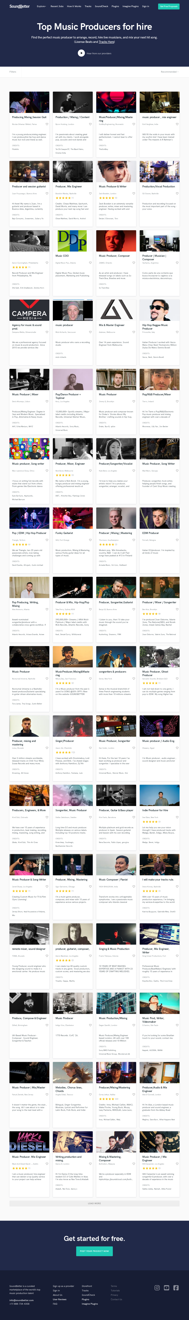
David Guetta (17, 565)
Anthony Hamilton (63, 773)
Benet (151, 842)
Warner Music (118, 773)
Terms (114, 1286)
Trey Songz (26, 704)
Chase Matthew (61, 219)
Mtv (13, 915)
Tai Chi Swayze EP (62, 149)
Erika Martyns (22, 426)
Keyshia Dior (147, 981)
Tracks (88, 6)
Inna (100, 1120)
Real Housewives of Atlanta (34, 912)
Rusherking (103, 634)
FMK (119, 634)
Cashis (156, 981)
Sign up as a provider (63, 1286)
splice (113, 426)
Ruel (57, 634)
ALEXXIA (152, 1050)
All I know (24, 773)
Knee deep (60, 842)
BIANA (160, 1050)
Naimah (157, 1189)
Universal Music (62, 430)
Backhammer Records (64, 846)
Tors (116, 219)
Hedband (123, 565)
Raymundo (28, 496)
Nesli (150, 357)
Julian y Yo (39, 219)
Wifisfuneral (76, 634)
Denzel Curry (65, 634)
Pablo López (116, 842)
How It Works (74, 6)
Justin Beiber (37, 704)
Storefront (87, 1286)
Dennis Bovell (158, 357)
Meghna (145, 1120)
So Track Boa (104, 288)
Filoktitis (15, 149)
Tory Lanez (16, 704)
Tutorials (115, 1290)
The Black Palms (77, 149)
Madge (145, 842)
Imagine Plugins (131, 6)
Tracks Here (106, 42)
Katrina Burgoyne (149, 912)
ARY (13, 426)
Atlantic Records (62, 426)
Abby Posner (166, 1189)
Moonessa (146, 426)
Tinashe (59, 981)
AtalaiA (58, 1189)
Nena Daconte (104, 842)
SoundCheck (101, 6)
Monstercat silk (124, 1054)
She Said (15, 288)
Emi (126, 773)
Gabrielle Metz (163, 912)
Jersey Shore (17, 912)
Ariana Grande (32, 634)
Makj (118, 1120)
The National (171, 634)
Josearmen (29, 219)
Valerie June (160, 634)
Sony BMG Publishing (107, 1050)
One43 (172, 912)
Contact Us (116, 1299)
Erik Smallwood (26, 288)
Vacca (144, 357)
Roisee (41, 634)
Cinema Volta (61, 153)
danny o (74, 1189)
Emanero (112, 634)
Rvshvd (83, 219)
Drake (101, 426)
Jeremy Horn (39, 288)
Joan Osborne (148, 634)
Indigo (157, 842)
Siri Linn (114, 565)
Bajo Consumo (17, 219)
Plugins (115, 6)
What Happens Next (167, 1120)
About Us (57, 1295)
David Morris (74, 219)
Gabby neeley (147, 1189)
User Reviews (59, 1299)
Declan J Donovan (106, 219)
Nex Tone (66, 1189)
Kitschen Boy (66, 496)
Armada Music (104, 565)
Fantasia (74, 773)
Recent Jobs (57, 6)
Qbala (14, 842)
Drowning (16, 773)
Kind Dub (22, 842)
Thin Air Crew (32, 842)
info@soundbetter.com (21, 1300)
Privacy (114, 1295)
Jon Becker (163, 426)
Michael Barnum (18, 499)
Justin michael (37, 565)
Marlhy (72, 981)
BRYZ (31, 426)
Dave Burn (154, 1120)
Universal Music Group (108, 1054)
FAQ (55, 1304)
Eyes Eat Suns (17, 496)
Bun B (107, 426)
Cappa (65, 981)
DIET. (58, 496)
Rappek (145, 1050)
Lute (81, 773)
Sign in (145, 6)
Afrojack (27, 565)
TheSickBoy (103, 149)
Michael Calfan (109, 1120)
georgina (125, 842)
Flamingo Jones (78, 496)
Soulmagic (69, 842)
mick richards (61, 357)
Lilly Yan (154, 426)
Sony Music (74, 426)
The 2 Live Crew (166, 981)
